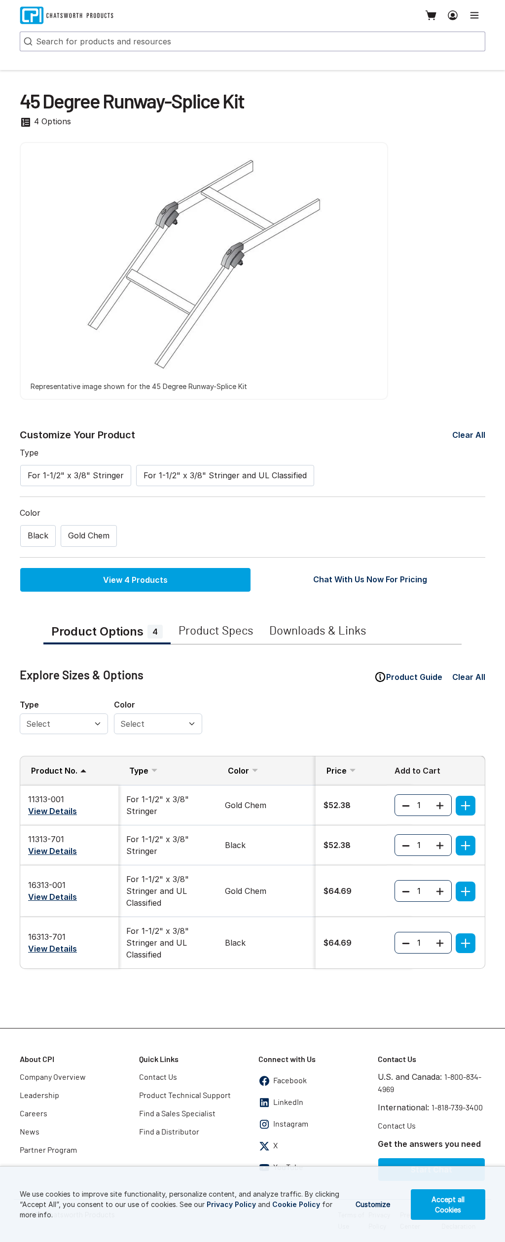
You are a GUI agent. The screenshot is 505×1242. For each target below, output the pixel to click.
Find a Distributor (169, 1132)
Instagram (290, 1124)
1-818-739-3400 (457, 1108)
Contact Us (158, 1077)
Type (29, 705)
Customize (373, 1204)
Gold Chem (88, 535)
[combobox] (252, 41)
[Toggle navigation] (474, 15)
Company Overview (53, 1077)
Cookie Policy (296, 1204)
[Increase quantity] (440, 805)
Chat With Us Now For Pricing (370, 579)
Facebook (290, 1081)
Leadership (39, 1096)
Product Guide (414, 677)
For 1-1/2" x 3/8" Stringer (76, 475)
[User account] (453, 15)
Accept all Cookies (448, 1204)
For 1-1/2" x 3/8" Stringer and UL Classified (225, 475)
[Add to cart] (465, 806)
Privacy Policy (231, 1204)
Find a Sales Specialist (177, 1114)
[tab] (107, 632)
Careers (33, 1114)
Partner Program (48, 1150)
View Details (52, 811)
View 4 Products (135, 580)
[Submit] (27, 41)
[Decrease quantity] (406, 805)
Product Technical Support (185, 1096)
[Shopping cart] (431, 15)
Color (124, 705)
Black (38, 535)
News (29, 1132)
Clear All (468, 435)
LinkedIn (288, 1102)
